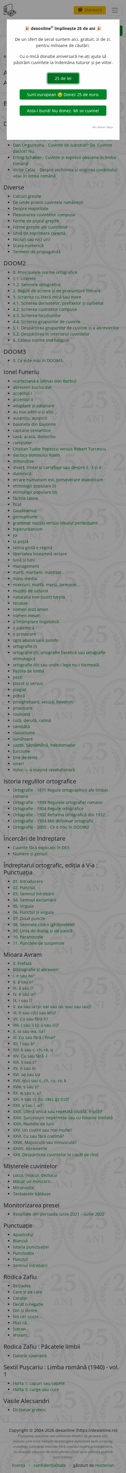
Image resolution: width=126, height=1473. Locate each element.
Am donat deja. (103, 127)
